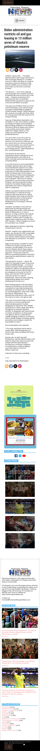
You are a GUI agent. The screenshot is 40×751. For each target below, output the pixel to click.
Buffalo (5, 712)
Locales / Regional (9, 710)
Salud (4, 722)
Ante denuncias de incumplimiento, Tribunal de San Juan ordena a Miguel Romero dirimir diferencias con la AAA (19, 632)
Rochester (6, 715)
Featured (5, 707)
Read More (5, 636)
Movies (4, 729)
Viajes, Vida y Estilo (9, 730)
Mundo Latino (7, 709)
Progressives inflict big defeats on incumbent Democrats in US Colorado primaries (18, 662)
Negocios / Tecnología (11, 719)
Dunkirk (5, 714)
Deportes (6, 724)
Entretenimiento (9, 725)
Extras (4, 727)
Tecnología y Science (10, 720)
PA (3, 717)
